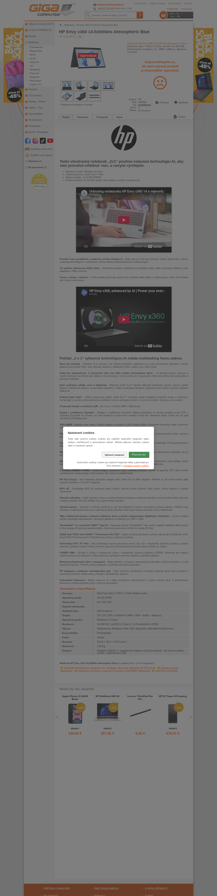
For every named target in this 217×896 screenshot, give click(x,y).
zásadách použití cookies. (136, 466)
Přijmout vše (139, 455)
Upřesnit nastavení (114, 455)
